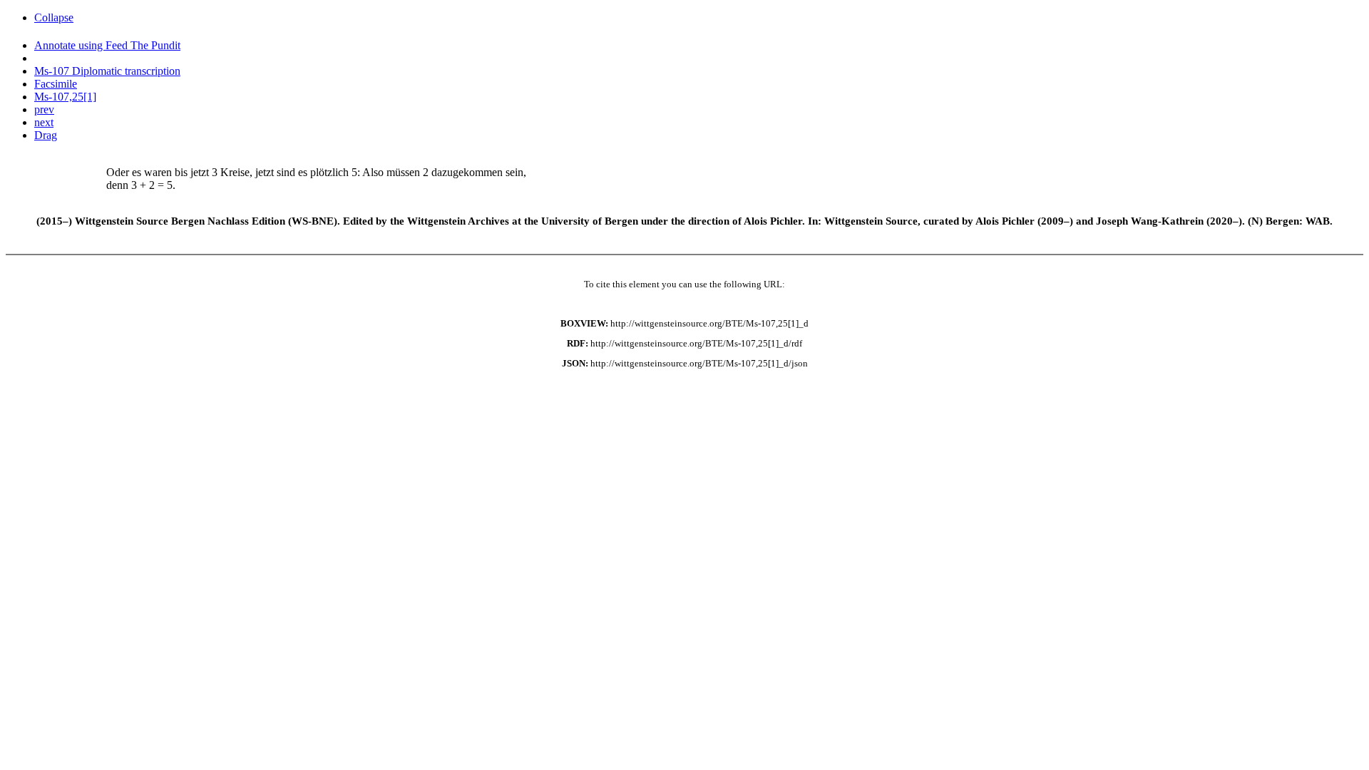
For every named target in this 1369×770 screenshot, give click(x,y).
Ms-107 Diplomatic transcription (107, 71)
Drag (45, 135)
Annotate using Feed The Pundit (107, 45)
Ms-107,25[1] (65, 97)
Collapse (53, 17)
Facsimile (55, 84)
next (43, 122)
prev (44, 109)
